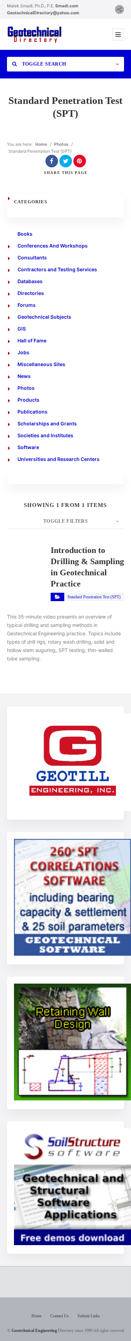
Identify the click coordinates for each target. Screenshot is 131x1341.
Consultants (32, 257)
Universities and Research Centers (58, 459)
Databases (30, 281)
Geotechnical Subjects (44, 317)
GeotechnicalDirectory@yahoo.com (43, 12)
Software (28, 447)
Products (28, 400)
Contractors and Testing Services (57, 269)
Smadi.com (66, 5)
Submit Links (89, 1315)
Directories (30, 293)
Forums (26, 305)
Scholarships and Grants (47, 423)
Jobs (23, 352)
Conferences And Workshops (52, 246)
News (24, 376)
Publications (32, 412)
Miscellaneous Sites (41, 364)
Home (41, 144)
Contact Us (59, 1315)
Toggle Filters (65, 521)
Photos (61, 144)
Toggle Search (43, 64)
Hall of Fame (31, 340)
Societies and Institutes (45, 435)
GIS (21, 329)
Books (24, 234)
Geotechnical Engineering (34, 1330)
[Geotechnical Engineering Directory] (34, 34)
